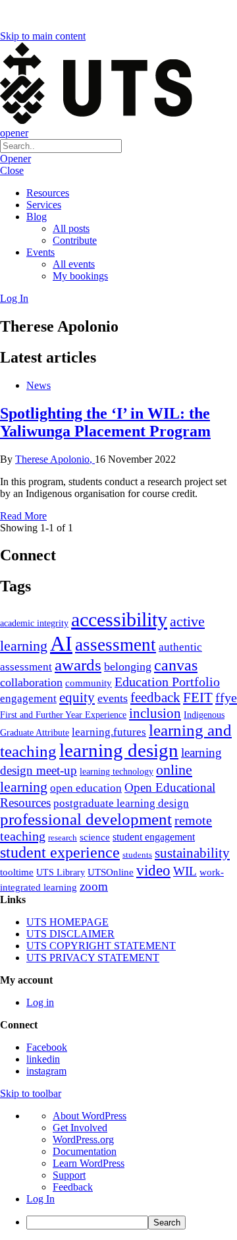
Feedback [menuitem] (73, 1187)
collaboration (31, 682)
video (153, 870)
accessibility (119, 619)
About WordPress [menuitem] (89, 1115)
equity (77, 697)
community (88, 683)
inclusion (155, 713)
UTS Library (60, 872)
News (38, 385)
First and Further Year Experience (63, 715)
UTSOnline (111, 871)
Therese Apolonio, (55, 459)
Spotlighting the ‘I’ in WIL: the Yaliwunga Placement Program (105, 422)
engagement (28, 698)
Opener (15, 158)
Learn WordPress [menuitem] (88, 1163)
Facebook (46, 1047)
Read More (23, 515)
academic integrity (34, 623)
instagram (46, 1071)
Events (40, 252)
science (95, 836)
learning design (118, 750)
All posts (71, 228)
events (112, 698)
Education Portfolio (167, 681)
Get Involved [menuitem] (80, 1127)
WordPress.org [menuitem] (83, 1139)
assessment (115, 645)
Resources (47, 192)
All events (74, 264)
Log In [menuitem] (40, 1198)
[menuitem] (131, 1222)
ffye (226, 697)
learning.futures (109, 732)
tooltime (17, 872)
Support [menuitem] (69, 1175)
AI (61, 643)
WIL (185, 871)
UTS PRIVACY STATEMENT (92, 957)
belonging (127, 666)
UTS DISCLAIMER (70, 933)
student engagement (154, 836)
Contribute (75, 240)
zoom (94, 886)
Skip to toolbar (30, 1093)
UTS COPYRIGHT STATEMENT (101, 945)
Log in (40, 1002)
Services (43, 204)
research (62, 837)
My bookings (80, 275)
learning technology (116, 772)
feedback (155, 697)
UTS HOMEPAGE (67, 922)
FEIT (198, 697)
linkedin (43, 1059)
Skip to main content (43, 36)
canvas (176, 665)
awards (78, 665)
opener (14, 132)
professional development (86, 819)
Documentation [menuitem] (85, 1151)
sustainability (192, 853)
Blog (36, 216)
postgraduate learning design (121, 803)
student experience (60, 852)
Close (12, 170)
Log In (14, 298)
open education (86, 788)
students (137, 855)
